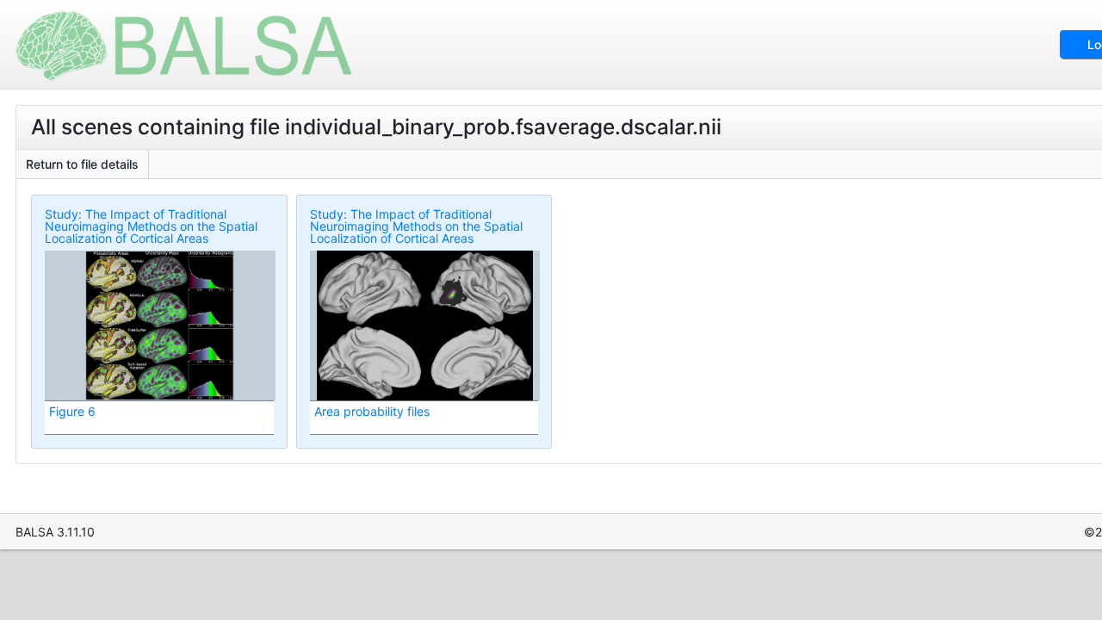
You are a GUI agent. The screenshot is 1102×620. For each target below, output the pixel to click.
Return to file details (82, 164)
